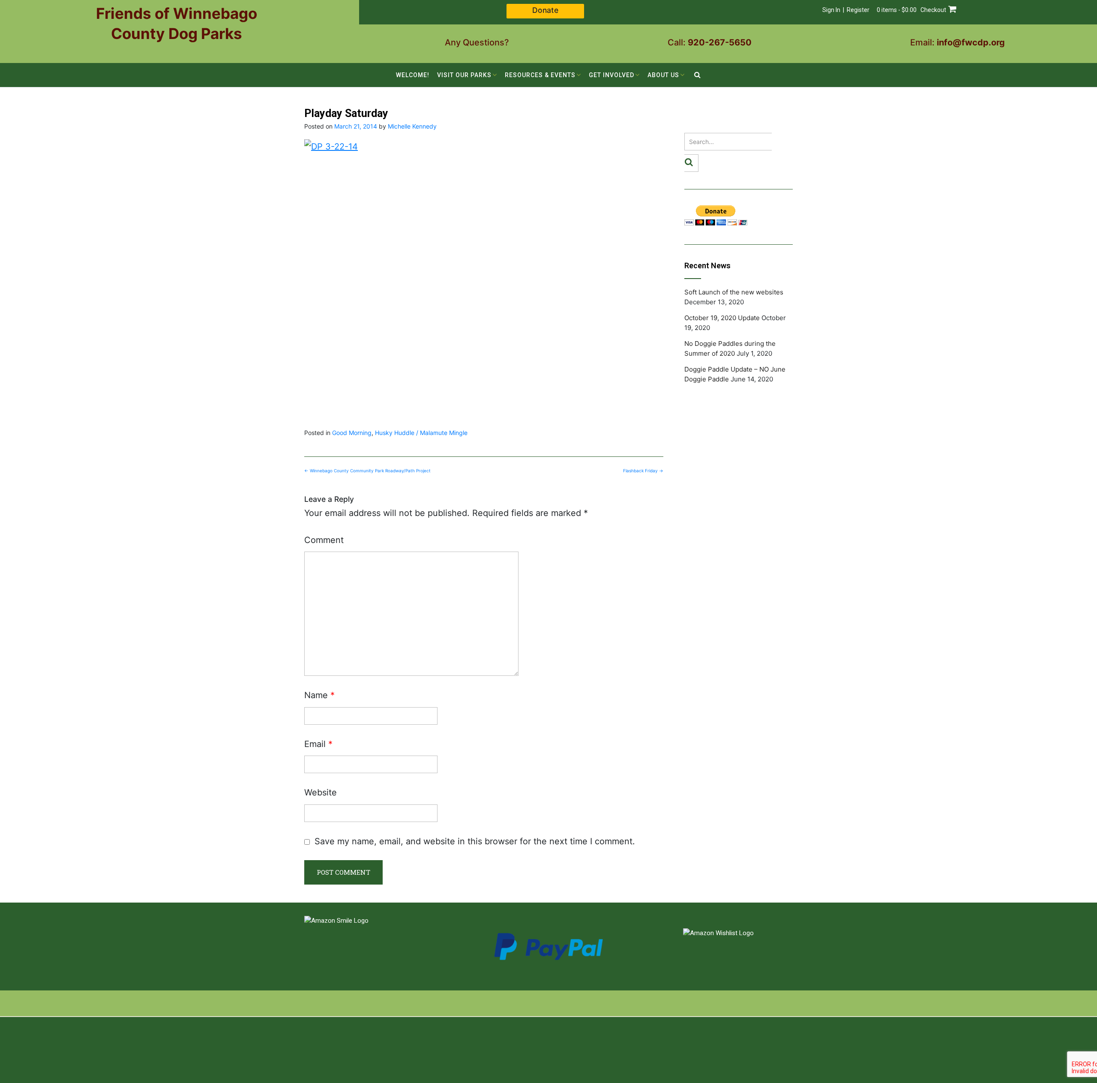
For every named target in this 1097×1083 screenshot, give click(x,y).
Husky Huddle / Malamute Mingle (421, 432)
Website (320, 792)
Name (319, 695)
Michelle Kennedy (412, 126)
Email (318, 744)
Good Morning (352, 432)
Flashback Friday (643, 470)
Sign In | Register (845, 9)
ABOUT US (663, 75)
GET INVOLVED (611, 75)
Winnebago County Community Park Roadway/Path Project (367, 470)
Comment (324, 540)
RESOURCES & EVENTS (540, 75)
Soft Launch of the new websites (733, 292)
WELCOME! (412, 75)
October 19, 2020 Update (722, 318)
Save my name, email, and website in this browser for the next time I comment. (475, 841)
